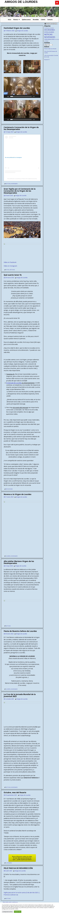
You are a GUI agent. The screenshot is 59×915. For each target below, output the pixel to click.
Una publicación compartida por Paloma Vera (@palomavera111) (22, 178)
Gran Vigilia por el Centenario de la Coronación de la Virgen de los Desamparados (19, 191)
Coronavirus (46, 28)
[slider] (21, 96)
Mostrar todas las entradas (50, 48)
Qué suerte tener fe (13, 275)
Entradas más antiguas (9, 902)
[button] (22, 87)
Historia (15, 19)
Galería (43, 19)
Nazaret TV (47, 59)
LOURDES (8, 556)
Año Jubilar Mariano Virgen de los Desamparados (19, 562)
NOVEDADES (14, 183)
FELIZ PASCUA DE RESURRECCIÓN (18, 868)
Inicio (9, 19)
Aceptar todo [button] (17, 911)
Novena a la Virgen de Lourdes (17, 494)
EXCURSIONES (49, 30)
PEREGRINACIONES (49, 39)
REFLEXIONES (9, 489)
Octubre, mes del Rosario (15, 792)
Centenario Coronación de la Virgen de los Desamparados (21, 128)
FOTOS (7, 269)
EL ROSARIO (9, 863)
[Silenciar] (36, 96)
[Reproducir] (5, 96)
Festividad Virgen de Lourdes (17, 28)
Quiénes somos (26, 19)
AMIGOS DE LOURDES (21, 1)
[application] (22, 87)
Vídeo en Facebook (10, 262)
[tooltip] (57, 3)
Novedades (36, 19)
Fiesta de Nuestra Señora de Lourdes (20, 631)
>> (55, 23)
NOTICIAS (8, 183)
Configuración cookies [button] (7, 911)
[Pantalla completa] (38, 96)
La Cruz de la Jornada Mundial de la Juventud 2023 (20, 695)
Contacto (50, 19)
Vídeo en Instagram (10, 266)
